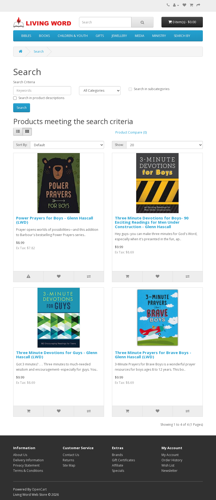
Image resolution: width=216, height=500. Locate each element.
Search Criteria (24, 82)
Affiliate (117, 465)
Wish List (167, 465)
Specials (118, 470)
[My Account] (176, 5)
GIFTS (100, 35)
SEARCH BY (182, 35)
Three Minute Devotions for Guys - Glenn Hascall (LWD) (56, 355)
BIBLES (26, 35)
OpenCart (39, 489)
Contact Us (71, 455)
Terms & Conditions (28, 470)
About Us (20, 455)
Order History (171, 460)
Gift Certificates (123, 460)
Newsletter (169, 470)
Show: (119, 145)
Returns (68, 460)
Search (39, 51)
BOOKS (44, 35)
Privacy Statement (26, 465)
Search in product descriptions (41, 98)
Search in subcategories (151, 89)
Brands (117, 455)
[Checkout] (198, 5)
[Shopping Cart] (191, 5)
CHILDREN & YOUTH (73, 35)
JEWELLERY (119, 35)
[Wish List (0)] (184, 5)
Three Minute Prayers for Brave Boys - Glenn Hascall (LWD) (153, 355)
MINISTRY (159, 35)
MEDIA (139, 35)
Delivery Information (28, 460)
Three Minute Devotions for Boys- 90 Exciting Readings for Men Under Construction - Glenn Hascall (152, 222)
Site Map (69, 465)
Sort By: (21, 145)
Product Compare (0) (131, 132)
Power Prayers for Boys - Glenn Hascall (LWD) (54, 220)
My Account (170, 455)
